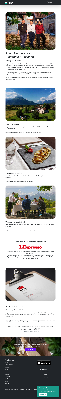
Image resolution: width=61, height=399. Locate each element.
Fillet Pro (7, 383)
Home (6, 362)
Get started (30, 350)
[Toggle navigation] (55, 3)
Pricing (6, 369)
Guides (6, 372)
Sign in (50, 2)
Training (7, 374)
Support (7, 381)
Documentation (9, 365)
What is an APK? (44, 377)
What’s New (8, 379)
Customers (7, 376)
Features (7, 367)
